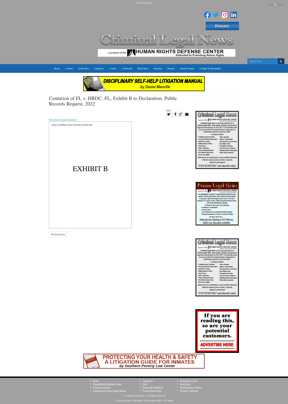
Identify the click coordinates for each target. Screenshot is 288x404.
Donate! (171, 68)
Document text (58, 234)
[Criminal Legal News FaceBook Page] (207, 13)
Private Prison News (152, 390)
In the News (83, 68)
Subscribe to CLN (188, 380)
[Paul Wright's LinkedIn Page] (233, 13)
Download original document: (63, 119)
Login (271, 4)
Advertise (157, 68)
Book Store (143, 68)
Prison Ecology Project (191, 387)
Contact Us (147, 380)
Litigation (99, 68)
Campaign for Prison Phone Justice (109, 390)
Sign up (280, 4)
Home (57, 68)
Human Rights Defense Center (107, 384)
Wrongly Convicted (189, 390)
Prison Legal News (102, 387)
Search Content (187, 68)
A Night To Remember (210, 68)
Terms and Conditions (152, 387)
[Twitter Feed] (216, 13)
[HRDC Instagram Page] (224, 13)
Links (113, 68)
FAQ (144, 384)
